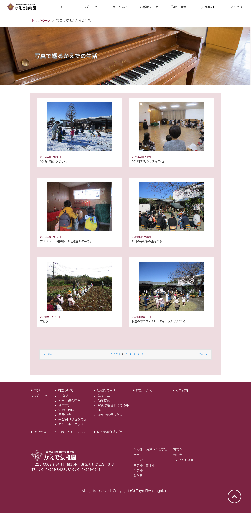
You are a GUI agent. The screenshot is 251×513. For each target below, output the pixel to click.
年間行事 (104, 396)
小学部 (138, 470)
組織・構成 (66, 410)
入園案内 (181, 390)
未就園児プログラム (72, 419)
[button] (120, 7)
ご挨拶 (63, 396)
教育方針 (64, 405)
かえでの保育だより (112, 415)
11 (130, 354)
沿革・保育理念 (69, 401)
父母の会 (64, 415)
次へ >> (203, 354)
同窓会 (177, 449)
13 (137, 354)
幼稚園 (138, 476)
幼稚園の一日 (107, 401)
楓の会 (177, 455)
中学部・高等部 (144, 465)
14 (141, 354)
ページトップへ (234, 496)
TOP (37, 390)
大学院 (138, 460)
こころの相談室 (183, 460)
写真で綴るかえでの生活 (113, 407)
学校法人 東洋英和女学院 (150, 449)
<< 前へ (48, 354)
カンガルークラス (71, 424)
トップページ (40, 21)
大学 (137, 455)
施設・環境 (144, 390)
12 (133, 354)
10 (126, 354)
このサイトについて (72, 432)
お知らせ (41, 396)
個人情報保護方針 (109, 432)
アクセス (40, 432)
